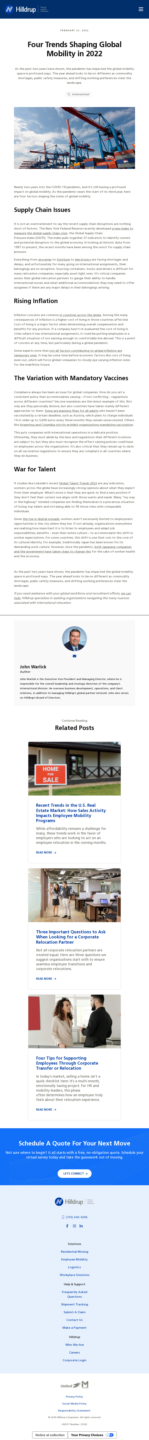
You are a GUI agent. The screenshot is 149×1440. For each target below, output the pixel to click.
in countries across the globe (80, 315)
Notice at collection (50, 1435)
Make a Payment (74, 1327)
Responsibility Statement (74, 1410)
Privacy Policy (74, 1396)
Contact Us (74, 1320)
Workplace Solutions (74, 1275)
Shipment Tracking (74, 1304)
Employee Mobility (74, 1259)
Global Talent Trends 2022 (78, 483)
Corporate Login (74, 1360)
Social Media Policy (74, 1403)
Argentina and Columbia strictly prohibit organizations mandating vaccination (76, 425)
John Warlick (33, 667)
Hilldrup (26, 9)
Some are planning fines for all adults (71, 411)
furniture (63, 259)
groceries (45, 259)
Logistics (74, 1267)
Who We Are (74, 1345)
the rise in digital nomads (41, 519)
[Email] (74, 656)
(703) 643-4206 (76, 1217)
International (80, 94)
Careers (74, 1352)
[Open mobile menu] (141, 9)
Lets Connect (73, 1173)
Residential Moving (74, 1251)
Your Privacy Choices (87, 1435)
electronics (83, 259)
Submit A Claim (75, 1312)
